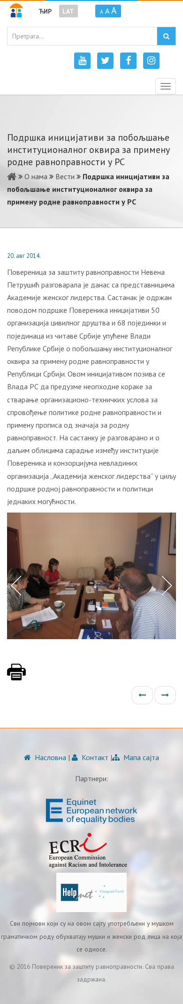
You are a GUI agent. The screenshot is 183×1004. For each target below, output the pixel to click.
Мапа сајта (140, 757)
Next (169, 584)
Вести (65, 176)
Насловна (49, 757)
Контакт (94, 757)
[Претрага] (166, 36)
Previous (14, 584)
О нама (35, 176)
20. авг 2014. (24, 256)
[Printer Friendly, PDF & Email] (16, 676)
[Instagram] (151, 61)
